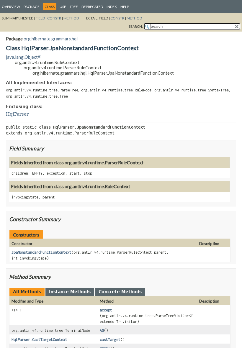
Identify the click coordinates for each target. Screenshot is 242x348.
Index (112, 6)
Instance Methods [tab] (70, 291)
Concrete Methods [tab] (120, 291)
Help (124, 6)
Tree (74, 6)
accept (106, 310)
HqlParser (17, 114)
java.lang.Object (22, 57)
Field (40, 18)
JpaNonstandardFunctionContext (41, 252)
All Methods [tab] (27, 291)
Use (63, 6)
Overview (11, 6)
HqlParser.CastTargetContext (39, 339)
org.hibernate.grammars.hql (51, 38)
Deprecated (92, 6)
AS (102, 330)
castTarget (110, 339)
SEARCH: (136, 26)
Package (32, 6)
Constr (54, 18)
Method (71, 18)
